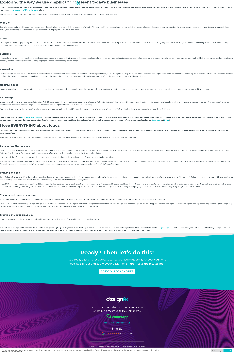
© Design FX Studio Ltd (96, 346)
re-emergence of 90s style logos (24, 10)
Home (122, 3)
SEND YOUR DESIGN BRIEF (117, 271)
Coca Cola (156, 120)
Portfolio (148, 3)
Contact (166, 3)
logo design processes (31, 118)
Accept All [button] (228, 351)
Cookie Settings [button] (216, 351)
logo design (164, 228)
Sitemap (142, 346)
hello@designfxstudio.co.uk (117, 323)
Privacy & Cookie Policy (129, 346)
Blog (158, 3)
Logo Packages (135, 3)
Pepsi (166, 120)
